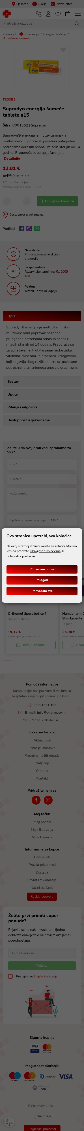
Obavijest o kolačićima (45, 551)
